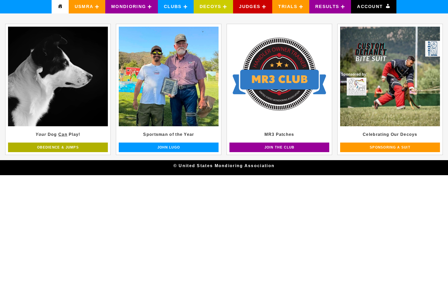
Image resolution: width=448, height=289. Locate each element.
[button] (87, 6)
